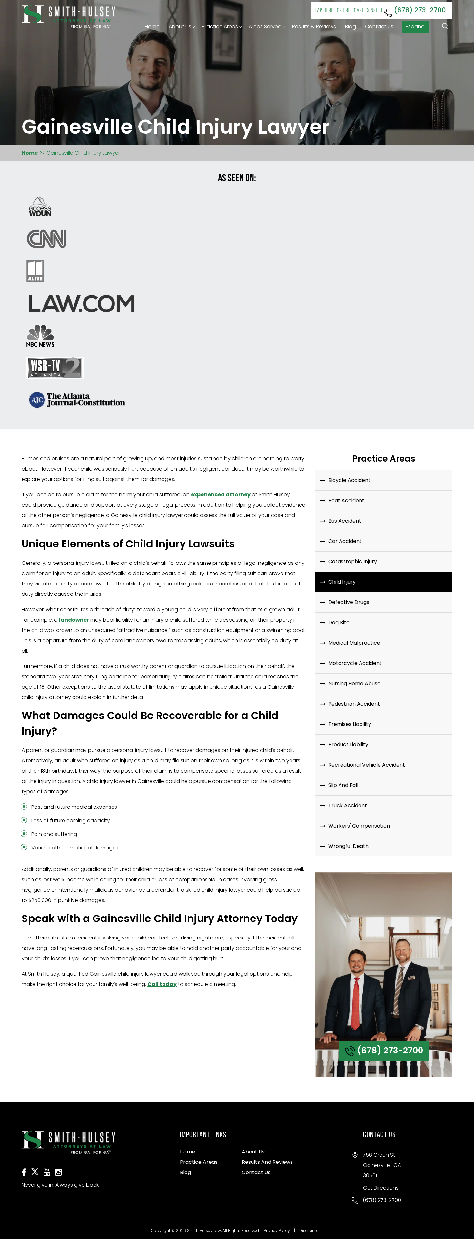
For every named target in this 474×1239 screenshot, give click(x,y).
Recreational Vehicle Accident (366, 764)
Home (152, 26)
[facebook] (24, 1173)
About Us (180, 26)
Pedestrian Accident (354, 703)
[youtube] (47, 1173)
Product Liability (348, 744)
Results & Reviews (314, 26)
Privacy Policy (277, 1230)
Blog (350, 26)
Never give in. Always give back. (61, 1185)
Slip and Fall (343, 785)
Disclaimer (309, 1230)
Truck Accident (347, 805)
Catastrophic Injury (352, 561)
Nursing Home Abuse (354, 683)
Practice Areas (220, 26)
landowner (74, 620)
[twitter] (35, 1174)
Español (416, 26)
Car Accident (345, 541)
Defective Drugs (348, 602)
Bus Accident (344, 520)
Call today (162, 984)
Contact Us (379, 26)
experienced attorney (221, 494)
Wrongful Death (348, 846)
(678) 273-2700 (380, 10)
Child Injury (342, 581)
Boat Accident (346, 500)
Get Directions (381, 1188)
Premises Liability (349, 724)
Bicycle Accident (349, 480)
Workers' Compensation (359, 825)
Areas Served (265, 26)
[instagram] (58, 1173)
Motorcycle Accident (355, 663)
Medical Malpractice (354, 642)
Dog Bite (339, 622)
